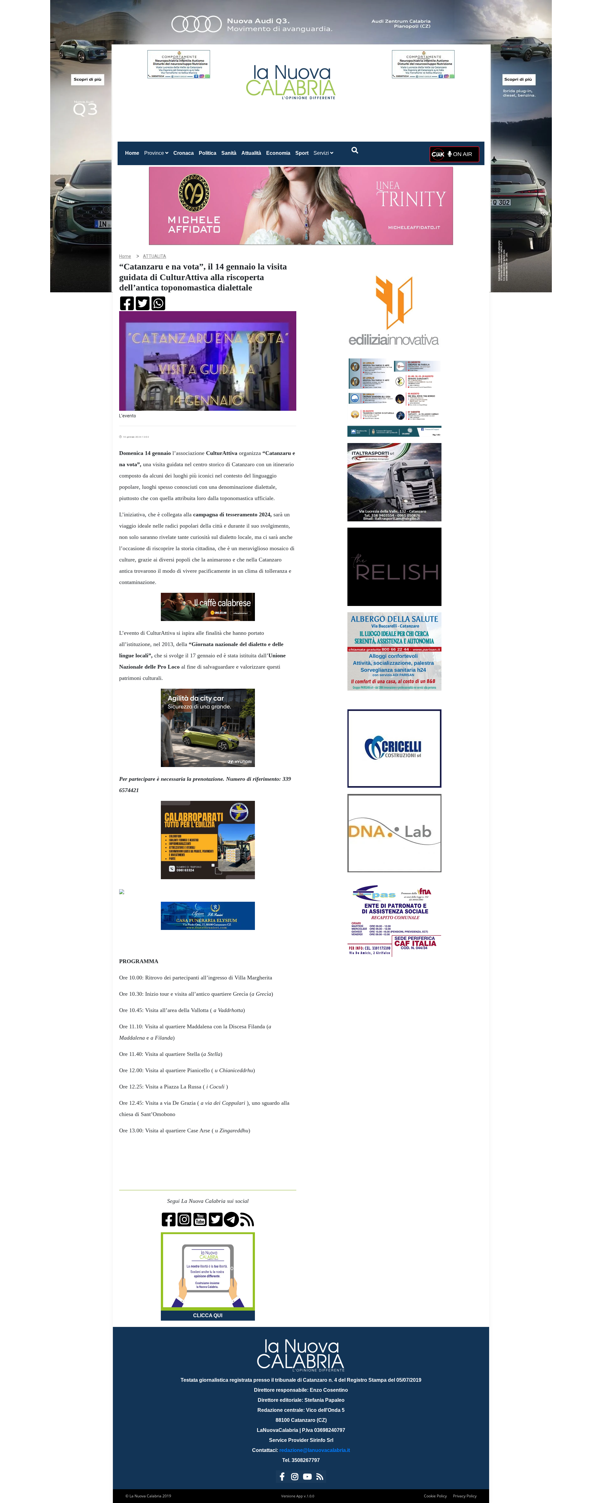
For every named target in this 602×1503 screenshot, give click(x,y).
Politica (207, 153)
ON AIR (462, 154)
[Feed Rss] (320, 1477)
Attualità (251, 153)
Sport (302, 153)
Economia (278, 153)
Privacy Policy (465, 1496)
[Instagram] (294, 1477)
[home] (292, 79)
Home (133, 153)
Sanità (228, 153)
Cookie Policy (435, 1496)
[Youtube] (307, 1477)
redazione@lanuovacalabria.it (314, 1450)
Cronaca (183, 153)
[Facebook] (282, 1477)
